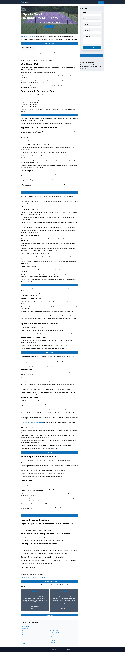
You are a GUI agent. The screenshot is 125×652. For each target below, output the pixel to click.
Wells (23, 634)
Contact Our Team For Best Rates (49, 114)
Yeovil (23, 643)
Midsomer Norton (41, 577)
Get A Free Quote (49, 615)
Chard (51, 638)
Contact (101, 2)
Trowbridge (34, 577)
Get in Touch (49, 285)
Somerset (24, 632)
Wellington (52, 640)
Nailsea (24, 641)
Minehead (52, 642)
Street (23, 639)
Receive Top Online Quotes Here (49, 581)
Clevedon (52, 628)
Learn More (49, 192)
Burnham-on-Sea (54, 630)
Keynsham (24, 637)
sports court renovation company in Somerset (33, 422)
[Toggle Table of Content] (33, 48)
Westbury (23, 577)
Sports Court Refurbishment (28, 36)
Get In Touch (92, 55)
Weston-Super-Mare (54, 632)
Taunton (52, 636)
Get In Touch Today (49, 43)
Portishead (52, 626)
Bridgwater (52, 634)
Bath (23, 630)
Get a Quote (48, 26)
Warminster (28, 577)
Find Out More (49, 352)
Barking (47, 577)
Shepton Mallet (25, 628)
